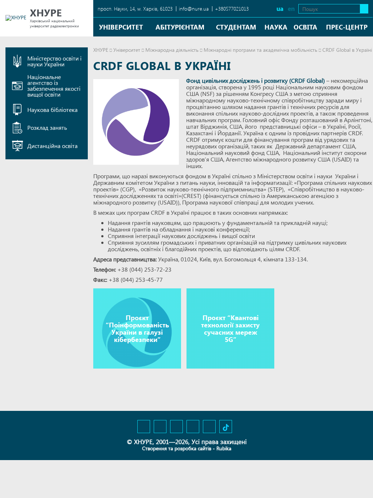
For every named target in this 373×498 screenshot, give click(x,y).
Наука (275, 26)
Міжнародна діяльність (172, 49)
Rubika (223, 448)
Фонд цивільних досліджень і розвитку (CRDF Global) (255, 80)
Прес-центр (347, 26)
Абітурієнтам (180, 26)
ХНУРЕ (100, 49)
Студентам (236, 26)
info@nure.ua (194, 8)
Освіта (305, 26)
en (291, 8)
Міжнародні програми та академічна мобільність (260, 49)
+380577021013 (232, 8)
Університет (121, 26)
